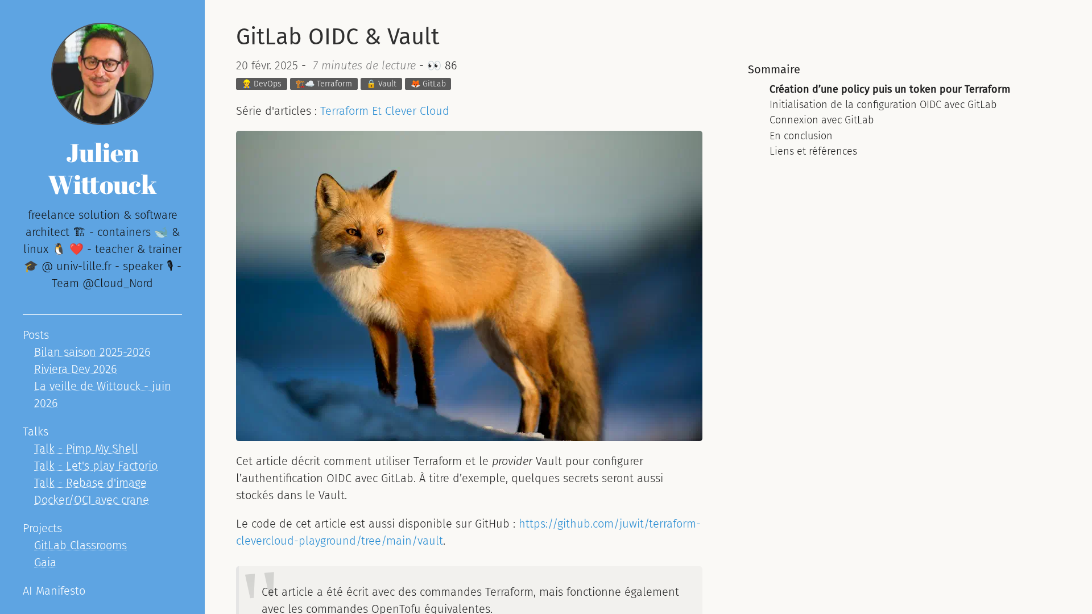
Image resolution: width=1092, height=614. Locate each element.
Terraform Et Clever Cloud (384, 111)
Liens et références (813, 151)
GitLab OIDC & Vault (337, 37)
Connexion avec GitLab (822, 120)
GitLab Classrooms (80, 545)
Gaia (45, 562)
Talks (35, 431)
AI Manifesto (54, 591)
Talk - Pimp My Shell (86, 448)
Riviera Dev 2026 (75, 369)
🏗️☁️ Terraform (323, 84)
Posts (36, 335)
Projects (42, 528)
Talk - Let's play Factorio (96, 465)
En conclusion (801, 136)
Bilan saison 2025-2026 (92, 352)
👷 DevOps (262, 84)
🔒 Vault (381, 84)
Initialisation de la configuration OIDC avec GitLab (883, 104)
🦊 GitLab (428, 84)
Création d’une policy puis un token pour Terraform (890, 89)
